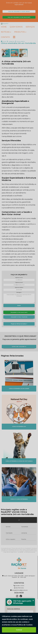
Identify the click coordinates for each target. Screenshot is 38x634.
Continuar (19, 630)
